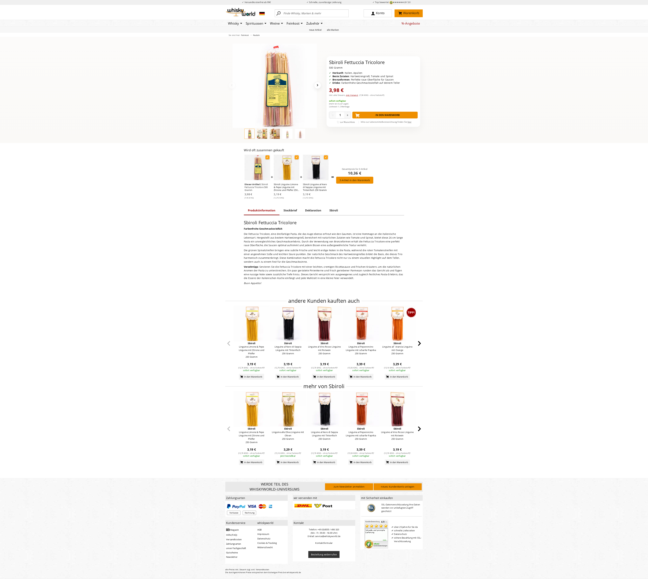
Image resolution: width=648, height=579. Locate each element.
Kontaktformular (324, 542)
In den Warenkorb (387, 115)
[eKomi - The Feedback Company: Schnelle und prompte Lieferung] (376, 534)
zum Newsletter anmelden (349, 486)
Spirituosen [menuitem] (254, 23)
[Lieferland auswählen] (262, 13)
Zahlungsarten (233, 543)
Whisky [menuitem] (233, 23)
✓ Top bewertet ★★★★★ (392, 2)
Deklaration (313, 210)
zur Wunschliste (347, 122)
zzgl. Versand (352, 95)
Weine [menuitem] (275, 23)
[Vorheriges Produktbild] (231, 85)
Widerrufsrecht (265, 547)
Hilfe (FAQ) (231, 534)
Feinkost (245, 35)
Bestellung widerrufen (324, 554)
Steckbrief (290, 210)
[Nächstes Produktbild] (317, 85)
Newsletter (231, 556)
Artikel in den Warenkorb (355, 180)
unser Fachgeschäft (236, 548)
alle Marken (333, 29)
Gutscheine (232, 552)
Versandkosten (234, 539)
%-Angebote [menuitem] (410, 23)
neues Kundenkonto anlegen (397, 486)
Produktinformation (261, 210)
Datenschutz (263, 538)
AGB (259, 529)
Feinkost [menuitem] (293, 23)
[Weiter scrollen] (419, 343)
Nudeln (256, 35)
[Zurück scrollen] (228, 343)
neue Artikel (315, 29)
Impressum (263, 534)
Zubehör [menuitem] (312, 23)
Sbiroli (333, 210)
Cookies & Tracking (267, 542)
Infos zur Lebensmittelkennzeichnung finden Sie (386, 122)
